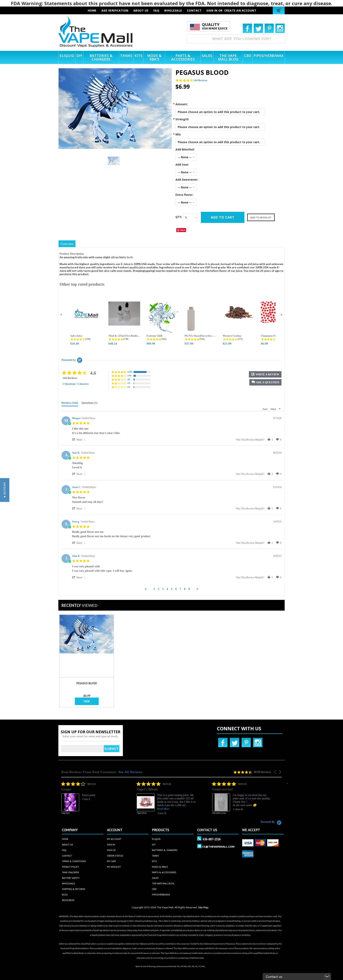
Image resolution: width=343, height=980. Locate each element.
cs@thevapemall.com (218, 846)
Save (182, 229)
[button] (61, 315)
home (65, 838)
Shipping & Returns (73, 888)
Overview (67, 244)
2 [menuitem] (158, 589)
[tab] (70, 403)
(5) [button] (128, 387)
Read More (132, 808)
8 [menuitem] (184, 589)
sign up (111, 850)
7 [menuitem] (180, 589)
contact (194, 10)
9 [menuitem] (189, 589)
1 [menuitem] (154, 589)
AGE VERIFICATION (114, 10)
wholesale (173, 10)
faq (156, 10)
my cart (111, 861)
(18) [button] (129, 375)
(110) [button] (129, 372)
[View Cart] (279, 10)
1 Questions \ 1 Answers (76, 383)
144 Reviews (200, 80)
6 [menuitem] (176, 589)
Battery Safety (71, 877)
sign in (111, 844)
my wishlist (114, 866)
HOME (92, 10)
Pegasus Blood (86, 683)
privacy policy (70, 866)
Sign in (212, 10)
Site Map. (203, 907)
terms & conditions (74, 861)
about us (140, 10)
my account (114, 838)
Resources (68, 900)
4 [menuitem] (167, 589)
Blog (65, 894)
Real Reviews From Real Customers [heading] (89, 772)
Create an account (240, 10)
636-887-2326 (212, 839)
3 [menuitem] (163, 589)
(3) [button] (128, 383)
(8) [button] (128, 379)
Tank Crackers (70, 872)
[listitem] (135, 800)
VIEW (87, 701)
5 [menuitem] (171, 589)
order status (115, 855)
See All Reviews (130, 772)
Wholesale (68, 883)
